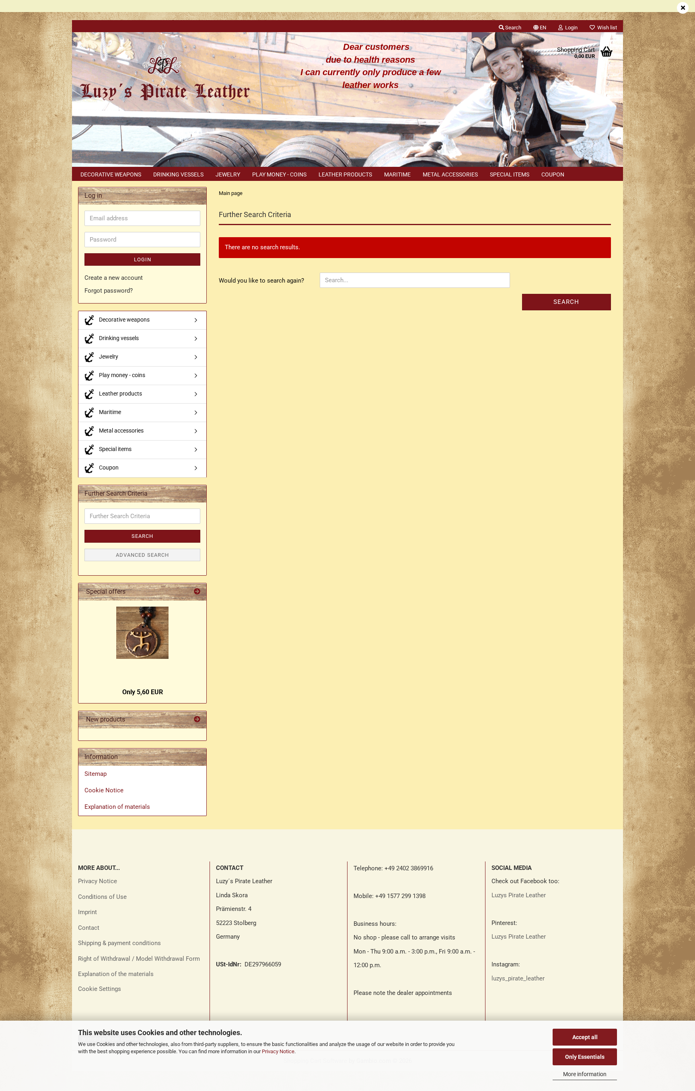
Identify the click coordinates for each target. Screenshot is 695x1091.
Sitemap (95, 773)
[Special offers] (197, 592)
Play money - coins (279, 174)
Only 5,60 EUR (142, 692)
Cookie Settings (99, 989)
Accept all (585, 1037)
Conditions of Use (102, 896)
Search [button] (512, 28)
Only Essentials (585, 1057)
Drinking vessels (178, 174)
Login (142, 259)
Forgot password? (108, 290)
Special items (509, 174)
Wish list (606, 28)
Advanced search (142, 555)
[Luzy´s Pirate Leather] (164, 72)
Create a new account (113, 277)
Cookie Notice (103, 790)
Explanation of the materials (116, 974)
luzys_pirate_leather (518, 978)
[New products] (197, 719)
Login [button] (570, 28)
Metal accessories (450, 174)
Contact (88, 927)
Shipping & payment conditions (119, 943)
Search (566, 302)
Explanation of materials (117, 806)
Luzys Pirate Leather (518, 895)
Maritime (397, 174)
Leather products (345, 174)
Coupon (552, 174)
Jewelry (228, 174)
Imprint (87, 912)
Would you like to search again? (261, 280)
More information (585, 1074)
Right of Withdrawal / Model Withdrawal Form (139, 958)
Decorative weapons (110, 174)
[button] (539, 26)
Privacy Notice (278, 1051)
